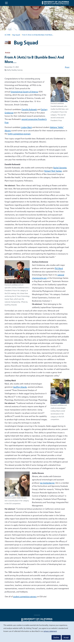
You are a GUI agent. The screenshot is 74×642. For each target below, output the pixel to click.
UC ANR (7, 35)
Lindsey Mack (26, 127)
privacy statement (50, 631)
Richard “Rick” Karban (53, 171)
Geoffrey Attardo (20, 387)
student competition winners (25, 596)
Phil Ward (59, 268)
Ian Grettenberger (47, 483)
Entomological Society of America (24, 91)
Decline (56, 637)
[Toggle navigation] (6, 3)
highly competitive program (19, 134)
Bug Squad (16, 35)
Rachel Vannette (60, 167)
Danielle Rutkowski (29, 109)
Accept (66, 637)
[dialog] (37, 631)
